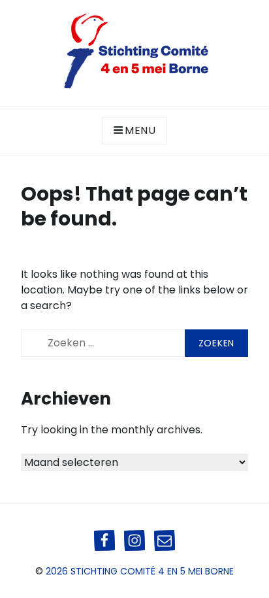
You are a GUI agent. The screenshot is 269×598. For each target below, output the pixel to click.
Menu (140, 130)
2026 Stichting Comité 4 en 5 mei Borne (140, 571)
